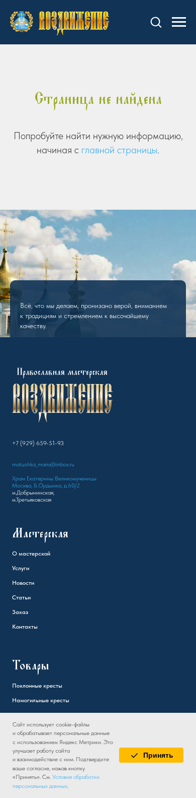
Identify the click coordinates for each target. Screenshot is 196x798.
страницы (137, 150)
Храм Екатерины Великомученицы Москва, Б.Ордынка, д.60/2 (54, 594)
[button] (156, 22)
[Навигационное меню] (179, 22)
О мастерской (31, 665)
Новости (23, 694)
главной (98, 150)
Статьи (21, 709)
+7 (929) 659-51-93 (38, 555)
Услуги (20, 680)
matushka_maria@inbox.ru (43, 576)
